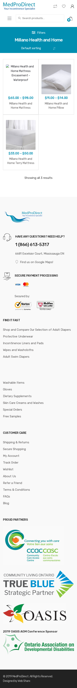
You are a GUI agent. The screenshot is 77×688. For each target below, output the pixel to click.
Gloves (7, 389)
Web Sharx (24, 681)
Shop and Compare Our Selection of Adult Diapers (37, 330)
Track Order (10, 462)
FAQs (6, 496)
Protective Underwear (18, 336)
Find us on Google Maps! (36, 262)
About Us (9, 476)
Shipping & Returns (16, 442)
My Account (11, 456)
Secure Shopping (14, 449)
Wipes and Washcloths (18, 350)
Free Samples (12, 416)
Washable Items (13, 382)
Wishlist (8, 469)
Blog (6, 503)
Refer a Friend (12, 483)
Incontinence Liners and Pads (23, 343)
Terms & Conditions (16, 490)
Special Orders (12, 409)
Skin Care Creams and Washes (23, 403)
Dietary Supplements (17, 396)
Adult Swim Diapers (16, 356)
